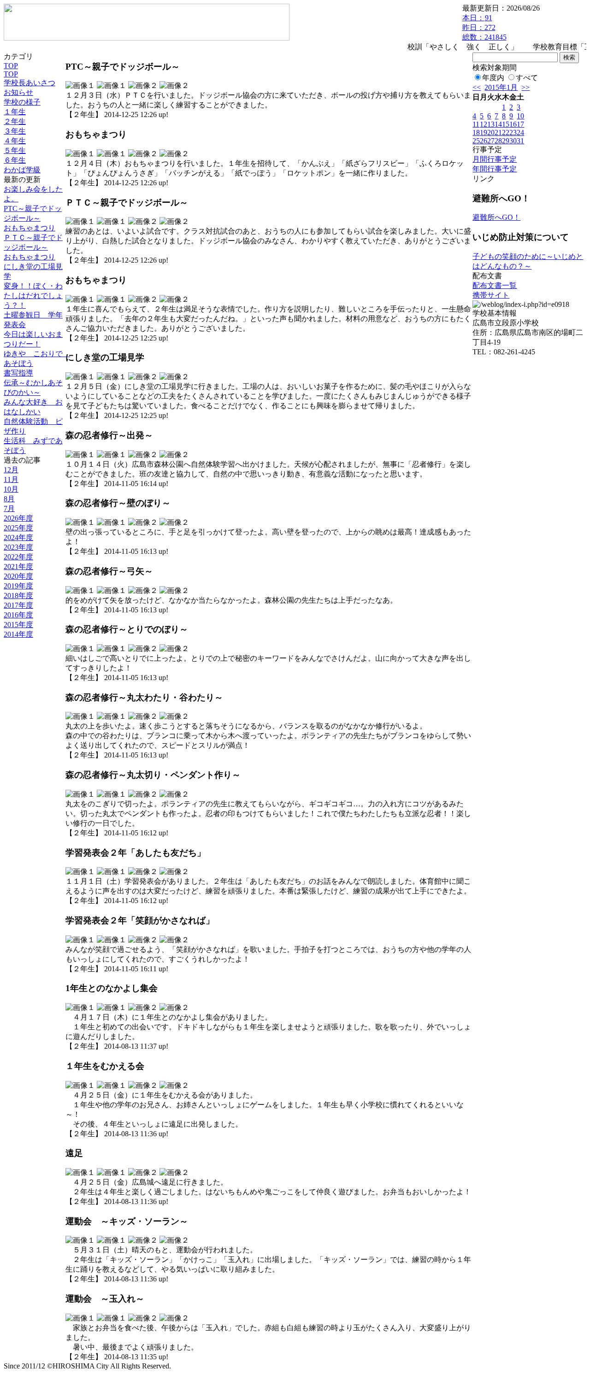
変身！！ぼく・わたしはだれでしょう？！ (33, 295)
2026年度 (18, 518)
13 (491, 124)
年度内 (493, 78)
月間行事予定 (494, 159)
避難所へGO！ (496, 217)
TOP (11, 66)
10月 (11, 489)
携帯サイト (490, 295)
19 (483, 132)
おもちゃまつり (29, 228)
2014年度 (18, 634)
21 (498, 132)
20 (491, 132)
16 (513, 124)
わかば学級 (22, 170)
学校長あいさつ (29, 83)
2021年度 (18, 566)
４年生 (15, 141)
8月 (9, 499)
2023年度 (18, 547)
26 (483, 141)
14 (498, 124)
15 (505, 124)
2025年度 (18, 528)
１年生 (15, 112)
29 (505, 141)
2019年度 (18, 586)
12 (483, 124)
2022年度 (18, 557)
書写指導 (18, 373)
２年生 (15, 121)
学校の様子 (22, 102)
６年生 (15, 160)
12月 (11, 470)
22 (505, 132)
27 (491, 141)
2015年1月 (501, 87)
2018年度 (18, 595)
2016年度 (18, 615)
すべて (527, 78)
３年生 (15, 131)
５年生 (15, 150)
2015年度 (18, 624)
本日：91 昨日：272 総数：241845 (484, 27)
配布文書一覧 (494, 285)
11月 (11, 479)
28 (498, 141)
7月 (9, 508)
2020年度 (18, 576)
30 (513, 141)
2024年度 (18, 537)
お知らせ (18, 92)
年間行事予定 (494, 169)
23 (513, 132)
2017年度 (18, 605)
